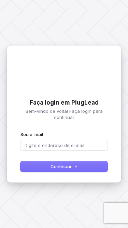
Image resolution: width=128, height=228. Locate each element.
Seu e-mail (31, 134)
